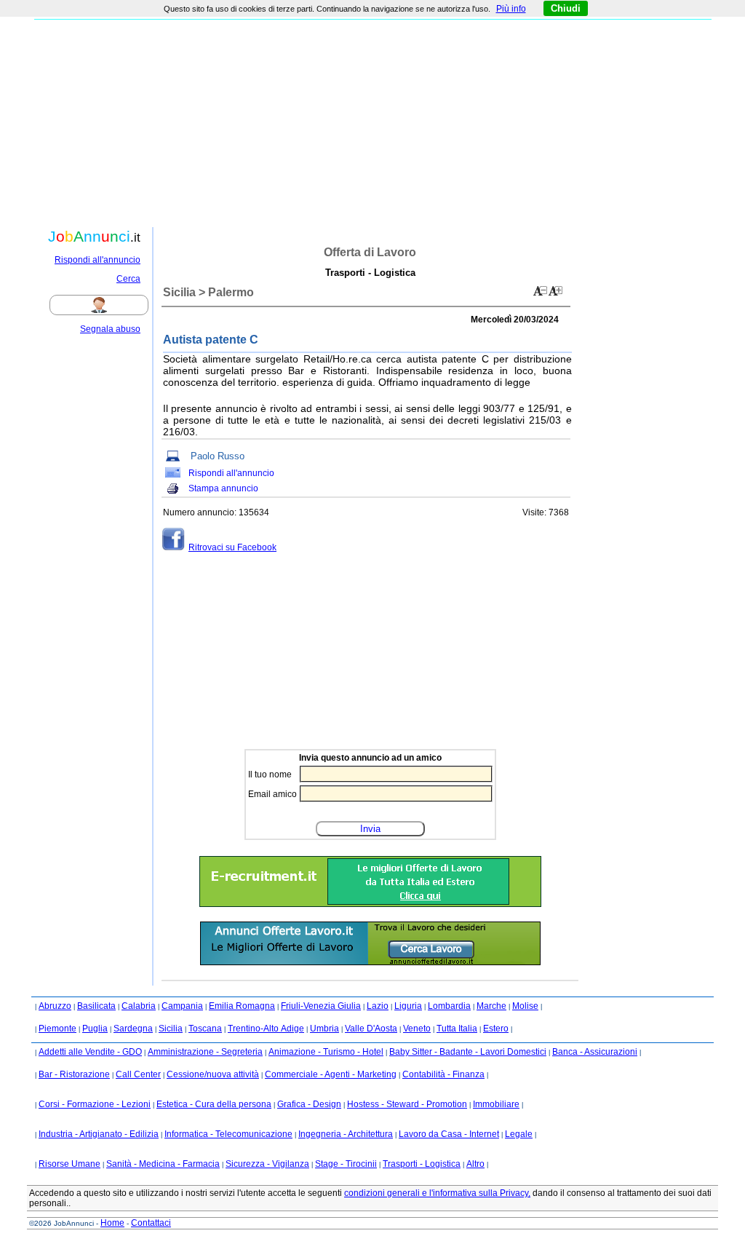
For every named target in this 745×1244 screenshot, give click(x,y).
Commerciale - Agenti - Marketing (331, 1074)
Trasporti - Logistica (422, 1164)
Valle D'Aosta (371, 1028)
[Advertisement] (372, 121)
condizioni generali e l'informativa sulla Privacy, (437, 1193)
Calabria (138, 1006)
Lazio (378, 1006)
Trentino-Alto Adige (266, 1028)
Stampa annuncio (223, 488)
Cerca (128, 279)
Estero (496, 1028)
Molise (525, 1006)
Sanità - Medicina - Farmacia (163, 1164)
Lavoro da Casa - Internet (449, 1134)
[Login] (114, 305)
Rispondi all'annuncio (97, 260)
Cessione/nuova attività (213, 1074)
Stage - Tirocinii (346, 1164)
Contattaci (151, 1223)
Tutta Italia (457, 1028)
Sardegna (133, 1028)
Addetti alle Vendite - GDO (90, 1052)
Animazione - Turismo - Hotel (325, 1052)
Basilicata (96, 1006)
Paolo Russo (217, 456)
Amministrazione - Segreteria (205, 1052)
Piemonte (57, 1028)
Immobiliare (496, 1104)
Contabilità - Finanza (443, 1074)
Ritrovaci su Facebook (232, 547)
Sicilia (171, 1028)
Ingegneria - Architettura (345, 1134)
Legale (519, 1134)
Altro (475, 1164)
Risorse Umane (69, 1164)
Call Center (138, 1074)
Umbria (324, 1028)
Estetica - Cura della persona (213, 1104)
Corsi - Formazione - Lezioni (95, 1104)
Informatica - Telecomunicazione (228, 1134)
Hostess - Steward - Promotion (407, 1104)
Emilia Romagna (242, 1006)
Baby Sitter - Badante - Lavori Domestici (467, 1052)
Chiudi (566, 8)
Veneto (417, 1028)
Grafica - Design (309, 1104)
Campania (182, 1006)
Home (112, 1223)
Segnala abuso (110, 329)
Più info (511, 9)
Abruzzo (55, 1006)
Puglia (95, 1028)
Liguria (408, 1006)
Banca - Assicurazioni (594, 1052)
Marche (491, 1006)
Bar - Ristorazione (74, 1074)
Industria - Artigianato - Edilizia (99, 1134)
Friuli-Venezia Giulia (321, 1006)
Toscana (205, 1028)
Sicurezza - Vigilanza (267, 1164)
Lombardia (449, 1006)
